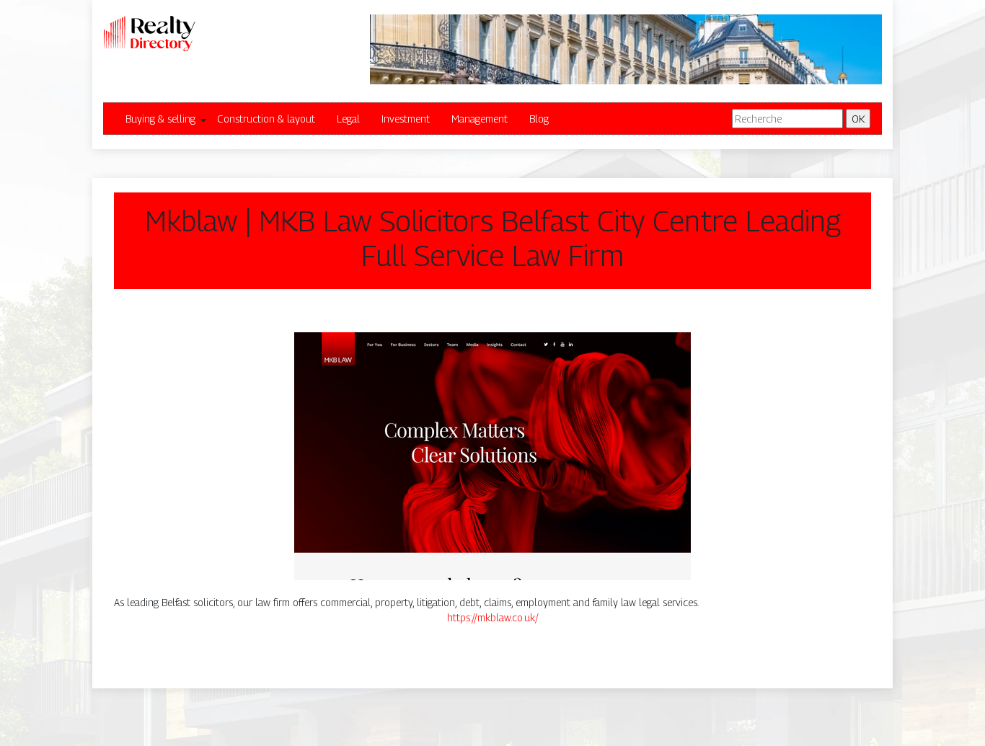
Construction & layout (266, 118)
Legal (348, 118)
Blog (539, 118)
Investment (405, 118)
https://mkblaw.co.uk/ (493, 617)
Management (479, 118)
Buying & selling (160, 118)
